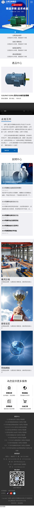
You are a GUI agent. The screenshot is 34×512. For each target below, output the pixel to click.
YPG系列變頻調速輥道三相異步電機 (15, 422)
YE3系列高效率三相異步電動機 (17, 437)
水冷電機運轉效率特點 (9, 231)
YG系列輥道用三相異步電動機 (16, 419)
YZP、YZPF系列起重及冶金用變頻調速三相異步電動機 (17, 449)
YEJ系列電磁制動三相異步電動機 (17, 443)
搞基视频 (2, 506)
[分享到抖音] (8, 493)
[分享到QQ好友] (14, 493)
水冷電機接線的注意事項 (10, 225)
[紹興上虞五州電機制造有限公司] (8, 2)
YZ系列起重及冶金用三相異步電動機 (15, 432)
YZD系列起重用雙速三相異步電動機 (15, 430)
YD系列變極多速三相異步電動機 (15, 435)
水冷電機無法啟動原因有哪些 (11, 188)
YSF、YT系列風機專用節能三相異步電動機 (17, 445)
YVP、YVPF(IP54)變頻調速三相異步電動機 (17, 440)
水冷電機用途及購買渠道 (10, 220)
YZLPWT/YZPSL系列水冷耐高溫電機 (15, 427)
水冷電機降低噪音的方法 (10, 201)
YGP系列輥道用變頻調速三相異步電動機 (15, 424)
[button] (15, 32)
